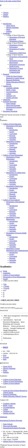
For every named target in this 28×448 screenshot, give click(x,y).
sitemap (5, 14)
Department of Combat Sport (15, 173)
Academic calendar (12, 88)
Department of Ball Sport (17, 53)
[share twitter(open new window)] (6, 286)
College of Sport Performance (13, 155)
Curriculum (13, 134)
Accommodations (12, 92)
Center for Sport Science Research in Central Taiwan (15, 77)
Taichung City (11, 96)
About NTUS (10, 25)
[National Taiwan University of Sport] (9, 7)
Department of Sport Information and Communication (16, 70)
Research (6, 74)
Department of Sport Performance (16, 46)
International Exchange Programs (11, 420)
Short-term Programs (13, 105)
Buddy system (11, 90)
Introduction (7, 24)
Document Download (10, 111)
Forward (6, 357)
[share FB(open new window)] (4, 284)
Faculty (11, 132)
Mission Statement (12, 27)
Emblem (9, 31)
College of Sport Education (12, 124)
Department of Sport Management (16, 61)
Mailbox (6, 16)
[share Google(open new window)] (6, 288)
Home (5, 271)
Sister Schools (11, 103)
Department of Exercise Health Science (17, 65)
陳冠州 (5, 347)
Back (4, 359)
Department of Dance (16, 41)
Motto (8, 29)
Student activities (12, 98)
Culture (8, 94)
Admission (6, 99)
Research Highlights (13, 80)
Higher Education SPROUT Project (15, 396)
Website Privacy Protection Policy (14, 441)
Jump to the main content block (10, 1)
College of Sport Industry (11, 200)
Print (4, 355)
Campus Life (7, 86)
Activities (12, 139)
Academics (6, 33)
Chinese (5, 12)
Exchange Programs (9, 101)
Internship (12, 137)
